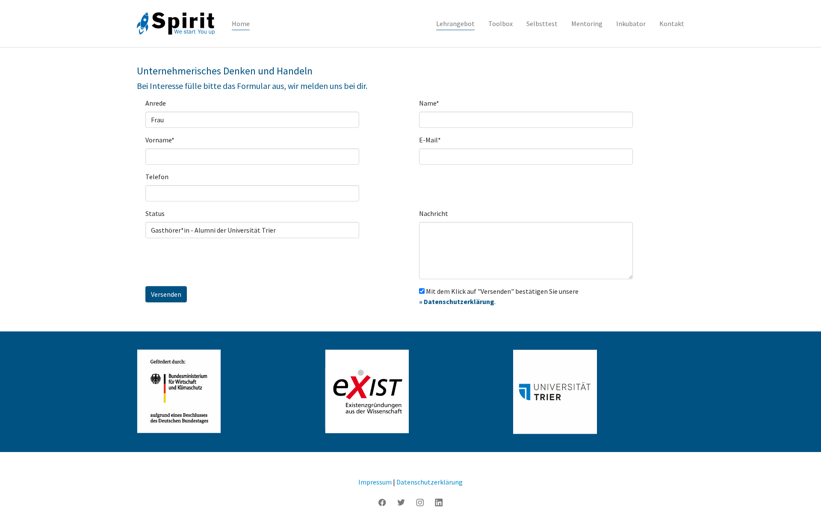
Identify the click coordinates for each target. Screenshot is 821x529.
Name (429, 103)
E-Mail (430, 140)
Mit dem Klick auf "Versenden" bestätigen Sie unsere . (499, 296)
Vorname (159, 140)
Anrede (155, 103)
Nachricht (433, 213)
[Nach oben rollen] (802, 510)
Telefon (156, 176)
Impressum (375, 482)
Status (155, 213)
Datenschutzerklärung (429, 482)
